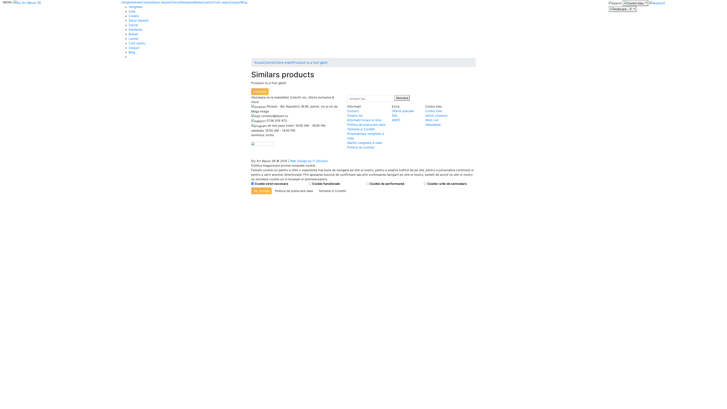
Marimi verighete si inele (364, 143)
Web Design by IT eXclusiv (309, 161)
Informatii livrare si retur (364, 120)
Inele (138, 2)
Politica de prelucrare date (366, 124)
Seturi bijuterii (162, 2)
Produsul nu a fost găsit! (310, 62)
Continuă (260, 92)
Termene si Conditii (361, 129)
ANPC (396, 120)
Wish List (431, 120)
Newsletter (433, 124)
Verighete (128, 2)
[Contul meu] (635, 3)
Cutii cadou (222, 2)
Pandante (187, 2)
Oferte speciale (403, 111)
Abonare (402, 98)
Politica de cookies (360, 147)
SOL (395, 115)
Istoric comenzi (436, 115)
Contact (353, 111)
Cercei (176, 2)
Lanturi (209, 2)
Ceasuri (235, 2)
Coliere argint (283, 62)
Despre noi (355, 115)
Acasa (258, 62)
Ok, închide (261, 191)
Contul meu (433, 111)
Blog (244, 2)
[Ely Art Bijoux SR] (27, 2)
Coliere (146, 2)
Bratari (199, 2)
